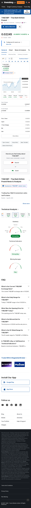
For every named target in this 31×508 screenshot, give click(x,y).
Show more (26, 203)
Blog (2, 414)
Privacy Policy (4, 491)
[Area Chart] (5, 59)
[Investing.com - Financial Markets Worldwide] (10, 2)
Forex (3, 7)
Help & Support (21, 421)
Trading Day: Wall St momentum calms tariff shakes (14, 194)
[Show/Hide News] (12, 59)
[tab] (8, 215)
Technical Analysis (9, 209)
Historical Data (12, 54)
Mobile (3, 417)
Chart (11, 50)
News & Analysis (20, 50)
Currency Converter (23, 54)
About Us (19, 414)
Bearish (17, 162)
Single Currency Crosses (14, 7)
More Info (8, 44)
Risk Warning (4, 496)
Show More (15, 136)
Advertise (19, 417)
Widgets (3, 425)
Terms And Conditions (7, 485)
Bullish (17, 170)
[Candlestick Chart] (3, 59)
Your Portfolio (5, 421)
